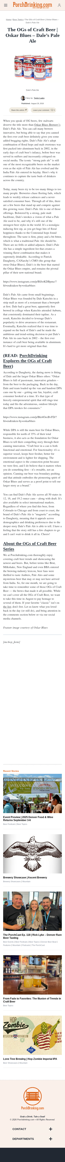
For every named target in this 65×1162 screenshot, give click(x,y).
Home (8, 20)
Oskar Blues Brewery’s (47, 124)
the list (7, 606)
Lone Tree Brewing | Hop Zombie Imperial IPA (30, 1059)
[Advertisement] (32, 709)
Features (7, 945)
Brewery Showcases (12, 881)
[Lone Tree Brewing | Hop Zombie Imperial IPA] (32, 1035)
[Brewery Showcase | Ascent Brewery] (32, 853)
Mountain (26, 881)
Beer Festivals (9, 824)
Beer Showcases (10, 1063)
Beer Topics (18, 20)
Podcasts (26, 945)
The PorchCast (38, 945)
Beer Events (8, 942)
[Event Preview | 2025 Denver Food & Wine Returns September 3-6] (32, 793)
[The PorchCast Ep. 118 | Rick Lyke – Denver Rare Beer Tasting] (32, 911)
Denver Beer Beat (48, 942)
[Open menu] (6, 5)
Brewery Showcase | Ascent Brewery (25, 877)
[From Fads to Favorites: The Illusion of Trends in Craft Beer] (32, 975)
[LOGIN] (59, 5)
